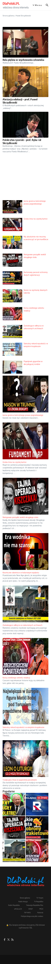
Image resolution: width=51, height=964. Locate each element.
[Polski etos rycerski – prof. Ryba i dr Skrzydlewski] (25, 125)
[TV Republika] (37, 804)
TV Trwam (39, 898)
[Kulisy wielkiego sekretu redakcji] (37, 850)
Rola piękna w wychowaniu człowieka (23, 59)
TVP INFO (27, 913)
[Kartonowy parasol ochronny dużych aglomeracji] (37, 827)
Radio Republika (14, 905)
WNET (30, 909)
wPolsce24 (18, 909)
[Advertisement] (25, 179)
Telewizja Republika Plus (34, 905)
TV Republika (38, 902)
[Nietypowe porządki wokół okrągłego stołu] (14, 827)
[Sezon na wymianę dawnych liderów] (14, 804)
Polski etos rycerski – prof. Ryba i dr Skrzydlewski (22, 141)
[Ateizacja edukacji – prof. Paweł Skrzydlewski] (25, 81)
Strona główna (8, 16)
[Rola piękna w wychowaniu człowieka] (25, 42)
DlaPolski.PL (11, 3)
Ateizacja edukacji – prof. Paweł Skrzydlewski (20, 101)
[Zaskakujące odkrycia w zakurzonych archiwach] (14, 850)
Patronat (40, 913)
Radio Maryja (23, 902)
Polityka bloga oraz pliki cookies (32, 916)
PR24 (41, 909)
